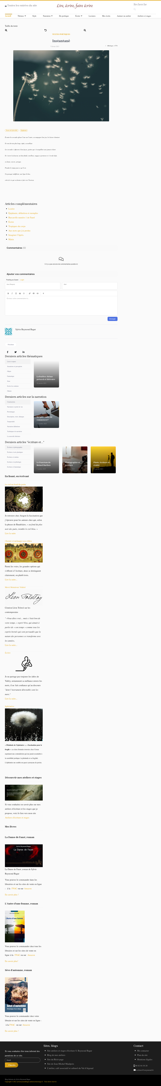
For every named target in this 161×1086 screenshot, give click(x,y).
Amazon (28, 888)
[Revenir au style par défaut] (45, 30)
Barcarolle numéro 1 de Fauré (21, 217)
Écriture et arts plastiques (15, 452)
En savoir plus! (11, 961)
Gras (8, 293)
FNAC (14, 888)
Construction (11, 402)
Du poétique (64, 16)
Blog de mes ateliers (56, 1055)
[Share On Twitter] (15, 352)
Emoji (24, 293)
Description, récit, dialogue (15, 417)
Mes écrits (106, 16)
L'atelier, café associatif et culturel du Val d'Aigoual (70, 1068)
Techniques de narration (14, 431)
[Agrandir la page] (6, 30)
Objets (9, 371)
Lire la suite (10, 533)
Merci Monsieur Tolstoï (15, 587)
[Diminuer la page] (85, 30)
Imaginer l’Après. (16, 234)
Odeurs (9, 391)
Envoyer (112, 319)
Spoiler (43, 293)
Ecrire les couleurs (13, 386)
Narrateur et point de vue (15, 407)
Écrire (77, 16)
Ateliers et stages (144, 16)
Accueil (8, 15)
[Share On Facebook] (7, 352)
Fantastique (10, 376)
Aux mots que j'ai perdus (19, 230)
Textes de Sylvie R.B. (12, 130)
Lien (29, 293)
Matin (11, 239)
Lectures (92, 16)
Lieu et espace (11, 361)
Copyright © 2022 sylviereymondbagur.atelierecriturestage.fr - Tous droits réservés (31, 1082)
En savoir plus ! (12, 894)
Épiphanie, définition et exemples (23, 213)
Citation (20, 293)
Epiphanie (24, 130)
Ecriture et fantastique (14, 467)
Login (22, 280)
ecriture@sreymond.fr (145, 1070)
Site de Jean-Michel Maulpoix (60, 1063)
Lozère (11, 208)
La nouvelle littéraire (13, 436)
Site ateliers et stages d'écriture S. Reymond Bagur (69, 1050)
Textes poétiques (61, 34)
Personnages (11, 412)
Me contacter (143, 1050)
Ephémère (9, 706)
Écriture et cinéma (13, 457)
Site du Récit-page (55, 1059)
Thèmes (21, 16)
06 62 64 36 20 (141, 1065)
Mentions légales (144, 1059)
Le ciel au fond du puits (15, 484)
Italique (12, 293)
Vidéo (37, 293)
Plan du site (142, 1055)
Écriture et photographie (14, 447)
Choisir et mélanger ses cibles (18, 541)
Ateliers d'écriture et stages (17, 817)
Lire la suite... (11, 579)
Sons (8, 381)
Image (33, 293)
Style (34, 16)
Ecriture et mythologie (14, 462)
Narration (46, 16)
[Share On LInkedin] (23, 352)
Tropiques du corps (17, 226)
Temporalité (11, 421)
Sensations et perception (14, 366)
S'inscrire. (11, 1065)
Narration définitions (13, 426)
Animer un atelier (124, 16)
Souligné (16, 293)
